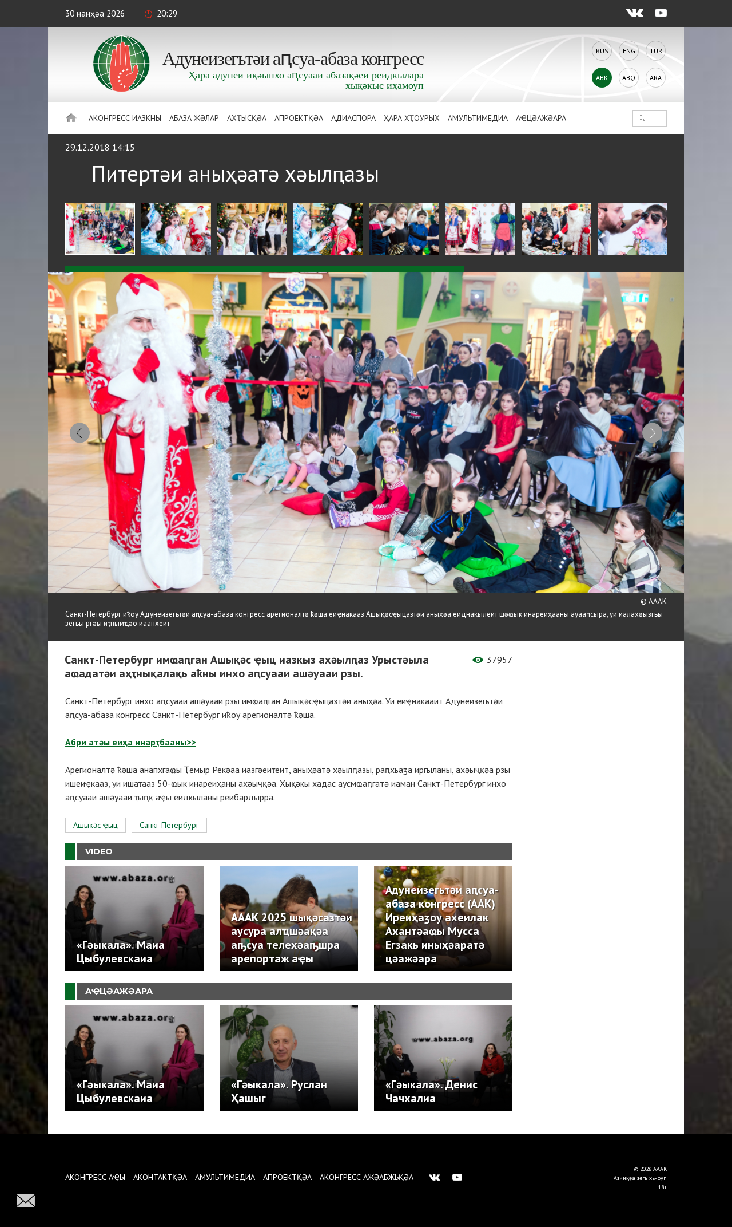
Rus (602, 50)
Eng (629, 50)
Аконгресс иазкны (125, 118)
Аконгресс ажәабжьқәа (366, 1177)
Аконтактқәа (160, 1177)
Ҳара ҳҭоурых (412, 118)
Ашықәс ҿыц (95, 825)
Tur (656, 50)
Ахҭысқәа (246, 118)
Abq (628, 77)
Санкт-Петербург (169, 825)
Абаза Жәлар (194, 118)
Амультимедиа (478, 118)
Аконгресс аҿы (95, 1177)
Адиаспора (353, 118)
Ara (656, 77)
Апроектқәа (298, 118)
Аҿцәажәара (541, 118)
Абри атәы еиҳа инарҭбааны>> (130, 742)
